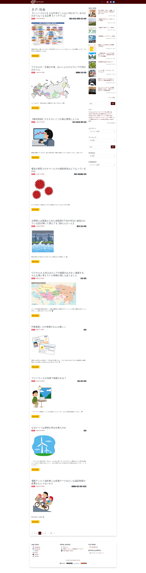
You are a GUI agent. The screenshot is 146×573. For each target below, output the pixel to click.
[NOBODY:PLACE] (37, 2)
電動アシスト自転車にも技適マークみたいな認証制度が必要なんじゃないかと (58, 482)
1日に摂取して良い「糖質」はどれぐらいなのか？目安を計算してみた (106, 12)
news (78, 18)
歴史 (82, 278)
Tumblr (36, 554)
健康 (102, 114)
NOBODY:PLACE (76, 560)
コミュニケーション (103, 117)
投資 (74, 122)
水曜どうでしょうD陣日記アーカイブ (73, 549)
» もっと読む (111, 97)
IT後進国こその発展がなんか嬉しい (48, 326)
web (99, 114)
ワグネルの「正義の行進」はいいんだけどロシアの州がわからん (58, 68)
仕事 (79, 381)
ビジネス (74, 486)
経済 (85, 122)
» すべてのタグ (111, 123)
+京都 (76, 174)
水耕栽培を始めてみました (105, 62)
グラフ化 (95, 117)
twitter (36, 550)
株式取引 (78, 122)
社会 (85, 18)
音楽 (106, 119)
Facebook (37, 549)
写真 (110, 117)
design (103, 119)
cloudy (90, 117)
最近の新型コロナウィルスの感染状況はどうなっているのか (58, 170)
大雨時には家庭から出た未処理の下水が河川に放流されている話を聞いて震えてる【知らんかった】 (58, 222)
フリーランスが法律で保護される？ (48, 378)
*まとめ (91, 112)
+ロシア (78, 72)
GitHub (37, 556)
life (105, 112)
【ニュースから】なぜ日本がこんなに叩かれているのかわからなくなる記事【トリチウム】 (58, 14)
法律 (82, 381)
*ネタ (94, 115)
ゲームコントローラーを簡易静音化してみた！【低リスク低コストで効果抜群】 (106, 89)
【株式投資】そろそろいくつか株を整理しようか (55, 119)
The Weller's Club (68, 550)
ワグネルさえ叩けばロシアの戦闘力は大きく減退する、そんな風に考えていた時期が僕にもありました (58, 274)
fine (97, 114)
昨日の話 (33, 517)
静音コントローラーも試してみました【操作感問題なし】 (106, 79)
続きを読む (35, 56)
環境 (82, 18)
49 (51, 533)
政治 (108, 115)
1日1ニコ (103, 2)
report (112, 119)
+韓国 (74, 18)
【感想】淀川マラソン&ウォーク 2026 (106, 19)
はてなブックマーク (98, 112)
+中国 (71, 18)
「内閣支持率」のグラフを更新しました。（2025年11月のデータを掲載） (106, 54)
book (95, 119)
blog (94, 114)
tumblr (90, 114)
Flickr (36, 552)
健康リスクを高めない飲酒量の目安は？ (106, 45)
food (105, 114)
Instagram (37, 547)
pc (109, 119)
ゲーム (99, 119)
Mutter (33, 18)
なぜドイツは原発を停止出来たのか (48, 427)
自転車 (84, 486)
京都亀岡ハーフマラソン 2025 (106, 36)
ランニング (103, 115)
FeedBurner (94, 547)
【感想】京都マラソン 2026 (106, 27)
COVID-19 (80, 174)
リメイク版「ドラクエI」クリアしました (106, 71)
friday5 (91, 115)
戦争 (82, 72)
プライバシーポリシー (97, 553)
